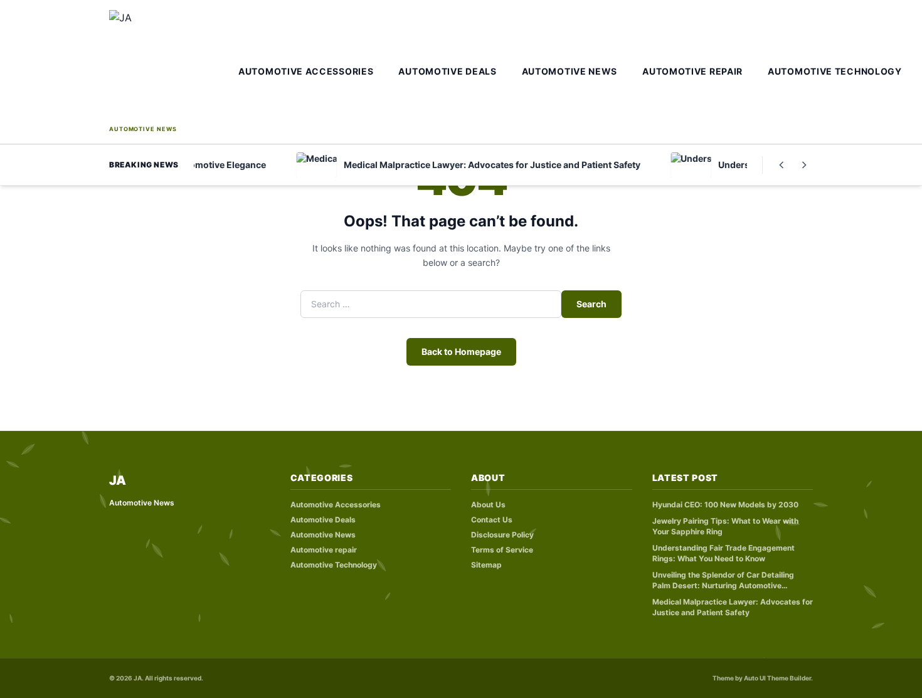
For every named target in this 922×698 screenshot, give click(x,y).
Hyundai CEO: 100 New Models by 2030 (725, 504)
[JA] (170, 66)
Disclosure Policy (502, 534)
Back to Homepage (461, 351)
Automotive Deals (447, 71)
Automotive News (570, 71)
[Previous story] (781, 165)
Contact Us (491, 519)
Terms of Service (502, 549)
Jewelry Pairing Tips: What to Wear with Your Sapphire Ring (725, 526)
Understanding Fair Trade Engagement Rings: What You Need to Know (723, 553)
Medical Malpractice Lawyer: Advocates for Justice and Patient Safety (732, 607)
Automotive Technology (835, 71)
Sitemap (486, 564)
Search (591, 304)
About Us (488, 504)
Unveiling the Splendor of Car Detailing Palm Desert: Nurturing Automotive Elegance (723, 580)
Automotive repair (692, 71)
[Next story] (804, 165)
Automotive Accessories (305, 71)
